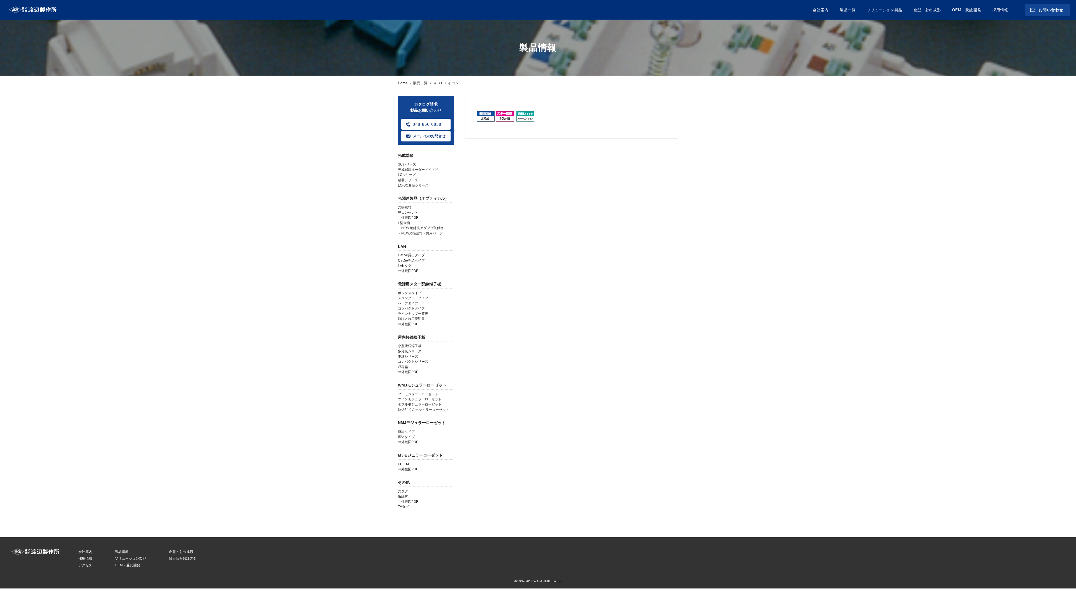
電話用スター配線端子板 (419, 284)
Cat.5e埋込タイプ (411, 260)
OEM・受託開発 (966, 10)
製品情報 (122, 552)
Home (402, 83)
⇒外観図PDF (408, 218)
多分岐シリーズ (409, 351)
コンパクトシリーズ (413, 362)
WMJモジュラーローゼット (422, 385)
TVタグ (403, 507)
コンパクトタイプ (411, 308)
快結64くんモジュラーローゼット (423, 410)
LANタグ (404, 266)
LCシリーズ (407, 175)
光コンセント (408, 213)
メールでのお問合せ (429, 136)
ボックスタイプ (409, 293)
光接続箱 (404, 207)
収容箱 (403, 367)
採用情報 (1000, 10)
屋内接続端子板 (411, 337)
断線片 (403, 496)
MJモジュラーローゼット (420, 455)
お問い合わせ (1051, 10)
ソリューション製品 (884, 10)
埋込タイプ (406, 437)
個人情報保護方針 (183, 558)
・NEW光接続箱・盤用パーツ (420, 233)
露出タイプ (406, 432)
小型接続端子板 (409, 346)
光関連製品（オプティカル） (423, 198)
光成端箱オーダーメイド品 (418, 170)
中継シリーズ (408, 357)
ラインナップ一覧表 (413, 314)
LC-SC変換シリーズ (413, 185)
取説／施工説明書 (411, 319)
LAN (402, 246)
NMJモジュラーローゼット (422, 422)
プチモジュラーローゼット (418, 394)
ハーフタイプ (408, 303)
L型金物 (404, 223)
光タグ (403, 491)
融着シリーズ (408, 180)
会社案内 (821, 10)
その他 (404, 482)
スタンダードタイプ (413, 298)
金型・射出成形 (927, 10)
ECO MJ (404, 464)
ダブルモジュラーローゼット (420, 404)
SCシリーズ (407, 164)
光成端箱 (406, 155)
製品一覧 (847, 10)
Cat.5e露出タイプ (411, 255)
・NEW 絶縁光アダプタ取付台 (421, 228)
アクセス (85, 565)
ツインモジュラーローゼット (420, 399)
